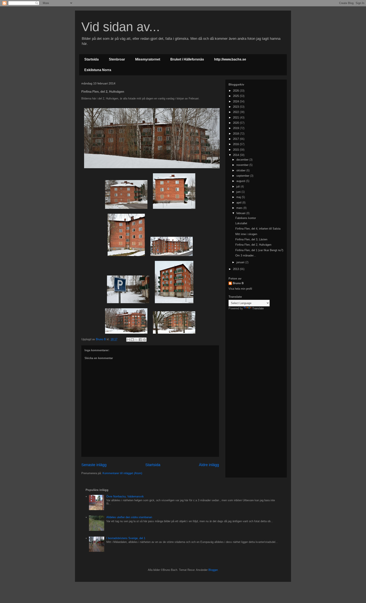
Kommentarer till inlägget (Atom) (122, 473)
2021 (236, 117)
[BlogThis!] (132, 339)
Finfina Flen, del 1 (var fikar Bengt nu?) (259, 250)
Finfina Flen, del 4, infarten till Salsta (257, 228)
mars (239, 207)
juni (238, 191)
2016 (236, 144)
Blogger (213, 569)
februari (241, 213)
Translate (258, 308)
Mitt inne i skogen (246, 234)
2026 (236, 90)
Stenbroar (117, 59)
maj (239, 197)
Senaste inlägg (94, 465)
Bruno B (238, 283)
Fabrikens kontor (245, 218)
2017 (236, 138)
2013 (236, 269)
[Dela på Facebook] (140, 339)
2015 (236, 149)
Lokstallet (241, 223)
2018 (236, 133)
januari (240, 262)
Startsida (91, 59)
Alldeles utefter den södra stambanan (129, 517)
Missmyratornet (147, 59)
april (239, 202)
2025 (236, 96)
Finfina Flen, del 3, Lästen (251, 239)
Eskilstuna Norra (97, 70)
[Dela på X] (136, 339)
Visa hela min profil (240, 288)
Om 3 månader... (245, 255)
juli (238, 186)
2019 (236, 128)
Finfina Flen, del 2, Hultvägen (253, 244)
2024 (236, 101)
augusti (241, 181)
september (243, 175)
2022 (236, 112)
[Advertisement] (255, 341)
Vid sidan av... (120, 27)
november (242, 165)
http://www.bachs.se (230, 59)
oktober (241, 170)
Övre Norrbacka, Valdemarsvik (125, 496)
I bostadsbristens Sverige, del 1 (125, 538)
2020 (236, 122)
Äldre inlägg (209, 465)
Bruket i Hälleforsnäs (187, 59)
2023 (236, 106)
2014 (236, 155)
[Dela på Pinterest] (144, 339)
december (242, 159)
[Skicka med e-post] (128, 339)
